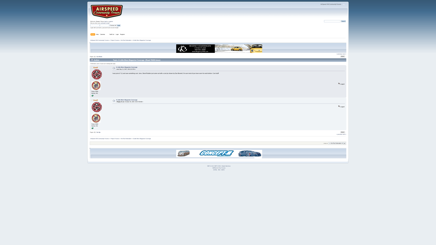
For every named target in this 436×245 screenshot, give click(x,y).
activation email (105, 23)
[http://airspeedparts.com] (92, 96)
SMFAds (214, 168)
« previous (339, 54)
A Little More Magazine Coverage (126, 67)
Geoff (95, 68)
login (105, 21)
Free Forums (222, 168)
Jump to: (326, 143)
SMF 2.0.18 (210, 166)
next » (344, 54)
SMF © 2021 (217, 166)
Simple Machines (226, 166)
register (111, 21)
